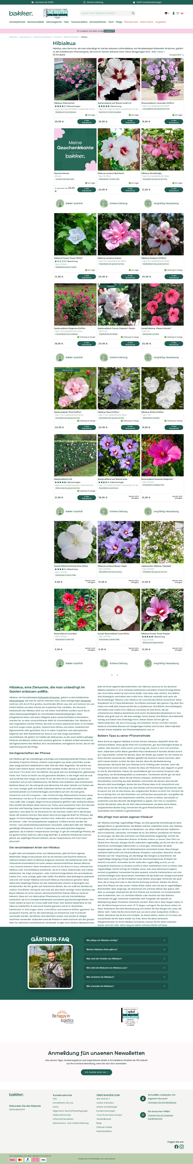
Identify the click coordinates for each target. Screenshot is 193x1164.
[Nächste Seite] (123, 675)
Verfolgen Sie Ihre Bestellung (162, 1102)
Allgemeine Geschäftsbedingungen (70, 1111)
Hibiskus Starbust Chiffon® (154, 258)
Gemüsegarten (54, 22)
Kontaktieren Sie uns (63, 1102)
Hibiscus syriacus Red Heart (111, 173)
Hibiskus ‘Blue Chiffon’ (108, 412)
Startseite (13, 37)
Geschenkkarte (61, 173)
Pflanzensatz (131, 22)
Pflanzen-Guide (104, 1127)
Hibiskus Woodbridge (151, 173)
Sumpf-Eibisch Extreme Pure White (71, 566)
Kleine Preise (146, 22)
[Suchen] (133, 13)
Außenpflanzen (25, 37)
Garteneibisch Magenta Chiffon (69, 328)
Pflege (119, 22)
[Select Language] (167, 14)
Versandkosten (103, 1119)
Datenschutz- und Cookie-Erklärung (71, 1123)
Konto (56, 1107)
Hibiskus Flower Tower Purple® (155, 633)
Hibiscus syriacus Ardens (109, 258)
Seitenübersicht (17, 1109)
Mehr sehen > (158, 51)
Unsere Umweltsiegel (106, 1107)
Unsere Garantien (105, 1102)
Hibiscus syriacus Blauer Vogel (112, 566)
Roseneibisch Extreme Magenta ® (157, 479)
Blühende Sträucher (71, 37)
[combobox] (107, 13)
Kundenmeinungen (105, 1111)
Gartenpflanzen (17, 22)
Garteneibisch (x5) (63, 479)
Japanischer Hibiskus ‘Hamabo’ (156, 566)
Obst (66, 22)
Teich (111, 22)
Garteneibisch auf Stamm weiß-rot (114, 103)
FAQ (55, 1098)
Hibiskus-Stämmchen (64, 103)
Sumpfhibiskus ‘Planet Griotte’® (156, 328)
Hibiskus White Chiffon (152, 412)
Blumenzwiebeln (36, 22)
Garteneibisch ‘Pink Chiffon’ (68, 412)
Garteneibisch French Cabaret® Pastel (116, 328)
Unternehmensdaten (63, 1119)
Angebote (160, 22)
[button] (75, 13)
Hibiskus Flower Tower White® (68, 258)
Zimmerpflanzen (97, 22)
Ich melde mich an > (96, 1072)
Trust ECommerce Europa (109, 1115)
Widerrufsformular (62, 1115)
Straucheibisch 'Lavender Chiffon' (157, 103)
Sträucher (57, 37)
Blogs (99, 1123)
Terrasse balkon (79, 22)
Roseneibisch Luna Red (65, 633)
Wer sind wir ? (103, 1098)
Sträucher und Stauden (42, 37)
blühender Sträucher (49, 697)
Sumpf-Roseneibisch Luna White (113, 633)
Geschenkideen (104, 1131)
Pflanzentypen (16, 700)
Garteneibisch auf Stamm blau (112, 479)
